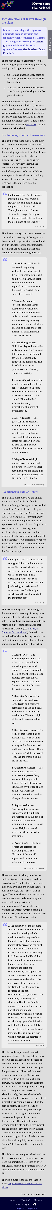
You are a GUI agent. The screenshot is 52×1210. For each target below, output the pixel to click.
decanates (31, 124)
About (13, 1200)
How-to (38, 1200)
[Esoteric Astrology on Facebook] (34, 1205)
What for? (25, 1200)
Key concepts (22, 1204)
